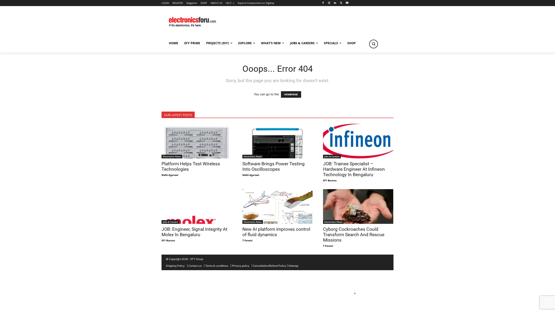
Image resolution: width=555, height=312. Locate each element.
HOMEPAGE (291, 94)
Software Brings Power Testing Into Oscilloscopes (273, 166)
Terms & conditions (216, 265)
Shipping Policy (175, 265)
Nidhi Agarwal (170, 175)
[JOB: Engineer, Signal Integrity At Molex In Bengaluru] (197, 206)
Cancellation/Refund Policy (269, 265)
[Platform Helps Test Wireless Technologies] (197, 141)
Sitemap (293, 265)
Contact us (195, 265)
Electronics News (172, 156)
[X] (341, 3)
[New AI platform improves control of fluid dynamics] (277, 206)
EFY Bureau (329, 180)
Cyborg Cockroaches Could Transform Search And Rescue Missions (353, 235)
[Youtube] (347, 3)
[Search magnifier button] (373, 44)
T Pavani (247, 240)
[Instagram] (328, 3)
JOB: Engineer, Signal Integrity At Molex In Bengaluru (194, 232)
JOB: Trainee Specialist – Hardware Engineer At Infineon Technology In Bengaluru (354, 169)
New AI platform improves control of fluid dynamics (276, 232)
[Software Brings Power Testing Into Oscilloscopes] (277, 141)
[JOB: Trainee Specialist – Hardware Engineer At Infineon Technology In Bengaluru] (358, 141)
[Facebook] (322, 3)
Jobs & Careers (332, 156)
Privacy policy (240, 265)
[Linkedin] (335, 3)
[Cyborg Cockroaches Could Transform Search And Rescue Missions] (358, 206)
